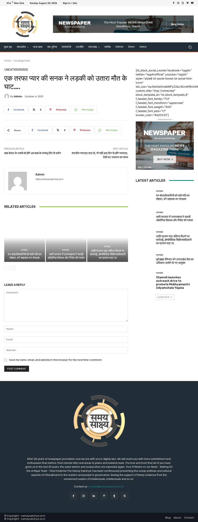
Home (7, 60)
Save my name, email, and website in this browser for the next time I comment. (55, 359)
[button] (190, 46)
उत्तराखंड (24, 250)
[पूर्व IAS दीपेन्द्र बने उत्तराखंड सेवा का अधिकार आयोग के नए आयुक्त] (144, 259)
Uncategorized (22, 60)
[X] (183, 3)
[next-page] (12, 268)
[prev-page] (6, 268)
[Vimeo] (187, 3)
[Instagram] (178, 3)
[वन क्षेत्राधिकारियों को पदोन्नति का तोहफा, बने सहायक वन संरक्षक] (24, 237)
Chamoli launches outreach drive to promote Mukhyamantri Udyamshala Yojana (173, 283)
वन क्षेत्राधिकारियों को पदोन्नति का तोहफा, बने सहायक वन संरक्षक (24, 256)
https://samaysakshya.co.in (49, 179)
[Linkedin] (94, 496)
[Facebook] (173, 3)
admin (18, 96)
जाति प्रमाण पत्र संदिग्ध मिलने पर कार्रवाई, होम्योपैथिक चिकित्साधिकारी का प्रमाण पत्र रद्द (107, 254)
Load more (163, 297)
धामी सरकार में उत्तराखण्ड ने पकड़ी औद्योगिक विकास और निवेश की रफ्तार (66, 256)
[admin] (7, 96)
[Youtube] (192, 3)
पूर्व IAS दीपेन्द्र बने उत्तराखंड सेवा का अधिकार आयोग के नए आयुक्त (175, 261)
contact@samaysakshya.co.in (106, 486)
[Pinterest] (104, 496)
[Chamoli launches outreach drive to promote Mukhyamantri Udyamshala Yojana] (144, 280)
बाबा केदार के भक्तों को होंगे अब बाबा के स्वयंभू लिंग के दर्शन (32, 153)
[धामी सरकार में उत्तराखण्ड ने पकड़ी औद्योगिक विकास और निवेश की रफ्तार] (66, 237)
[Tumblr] (114, 496)
